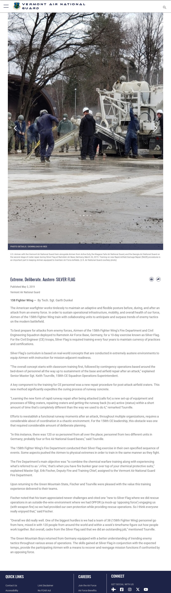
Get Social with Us (122, 584)
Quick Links (15, 576)
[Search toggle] (165, 6)
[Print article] (151, 279)
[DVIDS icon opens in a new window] (113, 589)
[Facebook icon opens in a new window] (121, 589)
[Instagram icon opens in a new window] (129, 589)
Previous (15, 128)
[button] (5, 6)
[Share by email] (158, 279)
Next (155, 128)
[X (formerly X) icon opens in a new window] (137, 589)
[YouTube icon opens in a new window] (145, 589)
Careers (84, 576)
